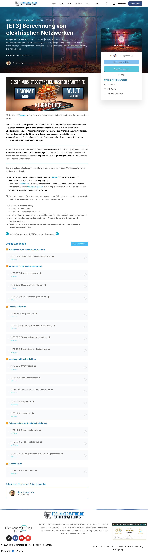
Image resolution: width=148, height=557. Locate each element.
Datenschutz (110, 546)
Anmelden (122, 3)
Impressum (96, 546)
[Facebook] (15, 538)
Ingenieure (29, 20)
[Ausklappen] (9, 258)
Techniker (50, 20)
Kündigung (118, 549)
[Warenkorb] (113, 3)
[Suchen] (107, 3)
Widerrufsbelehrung (134, 546)
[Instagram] (9, 538)
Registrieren (135, 3)
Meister (40, 20)
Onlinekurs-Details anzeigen (18, 55)
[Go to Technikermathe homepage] (26, 3)
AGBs (120, 546)
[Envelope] (28, 538)
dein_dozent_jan (25, 492)
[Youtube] (22, 538)
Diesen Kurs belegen (121, 69)
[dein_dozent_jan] (12, 493)
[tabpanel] (47, 156)
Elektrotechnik (14, 20)
